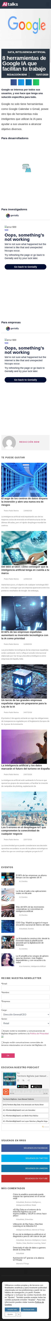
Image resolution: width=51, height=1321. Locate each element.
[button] (48, 4)
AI (20, 881)
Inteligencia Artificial (30, 52)
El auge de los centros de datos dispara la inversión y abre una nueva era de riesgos (24, 501)
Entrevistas (29, 1219)
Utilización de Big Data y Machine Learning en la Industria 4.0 (28, 1225)
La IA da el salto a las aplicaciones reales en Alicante (31, 892)
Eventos (24, 881)
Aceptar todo (12, 1309)
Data (11, 52)
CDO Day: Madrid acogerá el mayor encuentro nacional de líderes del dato (32, 923)
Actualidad (23, 929)
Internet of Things (38, 1230)
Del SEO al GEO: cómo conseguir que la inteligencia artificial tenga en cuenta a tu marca (25, 570)
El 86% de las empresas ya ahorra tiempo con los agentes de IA (31, 876)
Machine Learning (33, 1243)
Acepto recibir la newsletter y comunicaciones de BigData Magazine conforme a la (25, 1032)
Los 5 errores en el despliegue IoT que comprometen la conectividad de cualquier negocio (23, 830)
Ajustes (10, 1314)
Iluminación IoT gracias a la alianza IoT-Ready (28, 1259)
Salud (43, 1243)
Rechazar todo (28, 1309)
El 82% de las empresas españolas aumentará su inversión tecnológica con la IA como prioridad (24, 635)
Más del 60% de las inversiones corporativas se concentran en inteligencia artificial (30, 909)
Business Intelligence (33, 1202)
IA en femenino (24, 966)
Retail (34, 1205)
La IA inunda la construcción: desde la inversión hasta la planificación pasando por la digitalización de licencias (32, 941)
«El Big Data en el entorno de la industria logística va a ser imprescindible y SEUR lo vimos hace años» (30, 1212)
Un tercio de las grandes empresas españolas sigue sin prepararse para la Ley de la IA (24, 703)
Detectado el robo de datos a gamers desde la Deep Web (29, 1248)
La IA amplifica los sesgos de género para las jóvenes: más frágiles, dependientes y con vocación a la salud (32, 959)
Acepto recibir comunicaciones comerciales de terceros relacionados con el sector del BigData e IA (23, 1043)
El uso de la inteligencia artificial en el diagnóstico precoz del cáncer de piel (29, 1235)
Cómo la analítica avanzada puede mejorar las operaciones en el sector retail (29, 1196)
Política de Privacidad (39, 1033)
